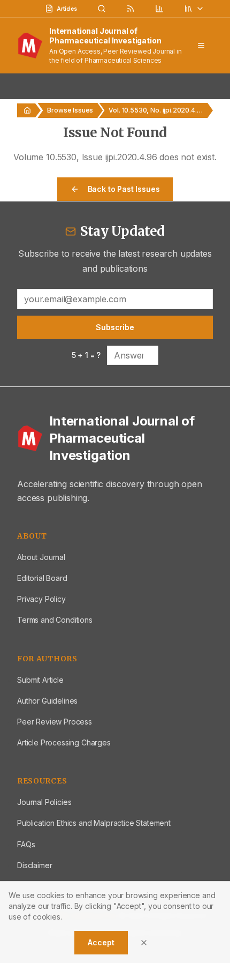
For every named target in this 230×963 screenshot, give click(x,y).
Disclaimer (34, 865)
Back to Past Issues (124, 188)
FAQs (26, 844)
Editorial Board (42, 578)
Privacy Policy (41, 598)
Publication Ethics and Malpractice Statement (94, 822)
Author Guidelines (47, 700)
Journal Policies (44, 802)
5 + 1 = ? (86, 355)
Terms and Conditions (55, 619)
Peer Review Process (54, 721)
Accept (101, 942)
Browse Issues (70, 110)
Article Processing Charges (64, 742)
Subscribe (115, 327)
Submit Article (40, 679)
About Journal (41, 557)
